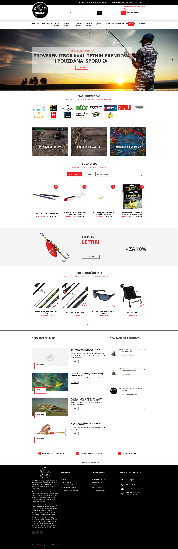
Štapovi (43, 24)
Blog (136, 24)
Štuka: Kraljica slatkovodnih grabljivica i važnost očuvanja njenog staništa (88, 399)
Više (50, 141)
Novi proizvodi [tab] (75, 174)
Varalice (100, 24)
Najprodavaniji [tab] (103, 174)
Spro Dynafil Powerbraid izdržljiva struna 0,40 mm (132, 213)
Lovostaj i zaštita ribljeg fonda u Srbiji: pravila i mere (87, 374)
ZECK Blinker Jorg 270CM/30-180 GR (46, 312)
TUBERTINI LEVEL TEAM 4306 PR (46, 213)
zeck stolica (132, 312)
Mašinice (50, 24)
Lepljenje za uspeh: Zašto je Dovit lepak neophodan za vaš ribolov (87, 350)
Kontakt (142, 24)
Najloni (107, 24)
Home (64, 479)
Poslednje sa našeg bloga (70, 490)
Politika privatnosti (97, 487)
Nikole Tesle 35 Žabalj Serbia (130, 480)
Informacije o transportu (53, 453)
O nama (94, 485)
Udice (113, 24)
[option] (89, 60)
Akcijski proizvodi (68, 485)
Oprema (125, 24)
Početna (35, 24)
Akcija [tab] (88, 174)
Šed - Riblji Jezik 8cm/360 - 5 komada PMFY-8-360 (103, 213)
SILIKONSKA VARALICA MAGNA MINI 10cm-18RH (75, 213)
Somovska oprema (67, 25)
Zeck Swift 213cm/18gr (75, 312)
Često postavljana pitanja (91, 453)
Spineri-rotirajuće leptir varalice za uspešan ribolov (86, 424)
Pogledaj (81, 67)
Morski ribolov (79, 25)
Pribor (118, 24)
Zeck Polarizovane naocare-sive (103, 312)
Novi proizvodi (67, 482)
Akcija (131, 24)
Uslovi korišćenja (129, 453)
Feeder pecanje (56, 25)
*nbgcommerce (46, 545)
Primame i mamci (89, 25)
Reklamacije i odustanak (99, 490)
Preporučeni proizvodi (69, 487)
